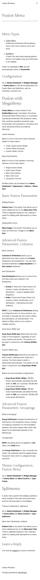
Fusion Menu (11, 41)
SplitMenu (10, 54)
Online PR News (8, 3)
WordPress (22, 573)
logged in (16, 551)
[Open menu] (37, 3)
